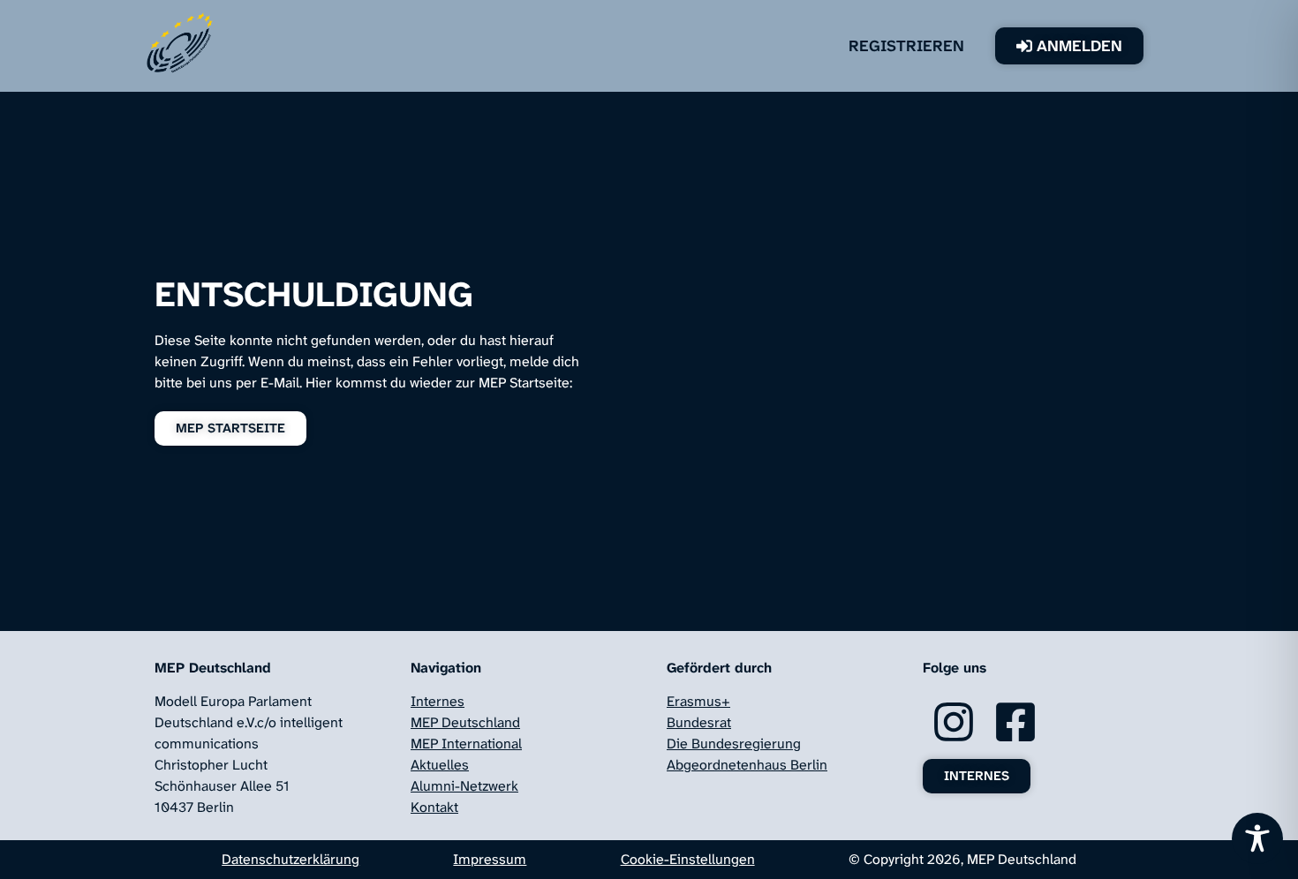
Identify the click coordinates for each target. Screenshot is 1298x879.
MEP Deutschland (465, 722)
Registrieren (906, 45)
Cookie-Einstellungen (688, 859)
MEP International (466, 743)
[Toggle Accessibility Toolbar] (1257, 838)
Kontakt (434, 807)
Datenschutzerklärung (290, 859)
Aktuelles (440, 764)
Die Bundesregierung (734, 743)
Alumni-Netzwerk (464, 786)
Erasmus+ (698, 701)
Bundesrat (699, 722)
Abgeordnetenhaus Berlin (747, 764)
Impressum (489, 859)
